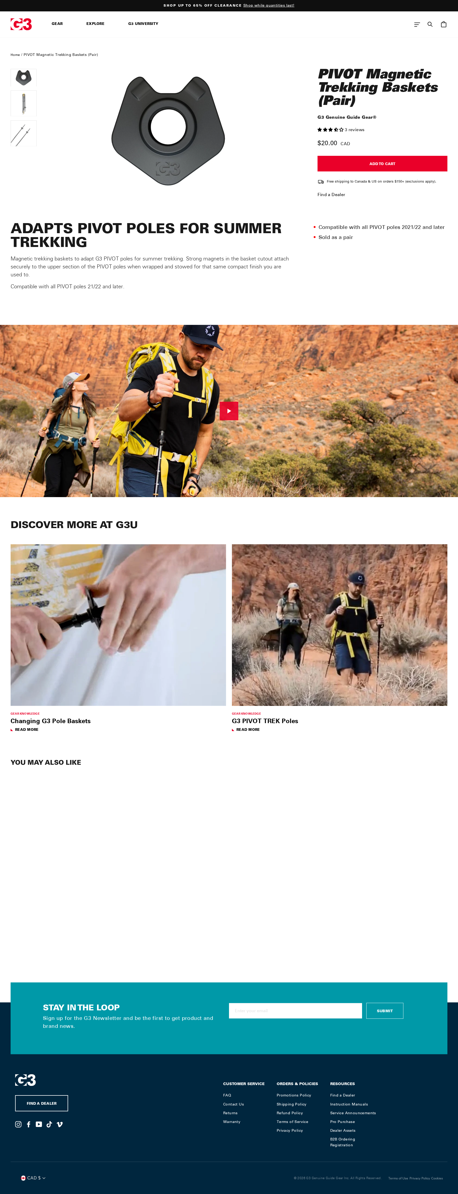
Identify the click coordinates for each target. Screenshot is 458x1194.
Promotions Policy (294, 1095)
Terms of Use (398, 1178)
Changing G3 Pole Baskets (51, 720)
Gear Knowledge (25, 713)
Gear (57, 24)
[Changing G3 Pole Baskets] (118, 625)
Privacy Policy (290, 1130)
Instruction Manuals (349, 1104)
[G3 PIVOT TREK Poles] (339, 625)
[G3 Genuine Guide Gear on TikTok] (49, 1124)
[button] (331, 129)
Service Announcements (353, 1113)
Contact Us (233, 1104)
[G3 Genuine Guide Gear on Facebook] (28, 1124)
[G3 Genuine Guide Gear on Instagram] (18, 1124)
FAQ (227, 1095)
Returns (230, 1113)
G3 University (143, 24)
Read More (26, 730)
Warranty (231, 1122)
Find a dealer (41, 1104)
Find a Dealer (331, 194)
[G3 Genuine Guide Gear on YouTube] (39, 1124)
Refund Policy (290, 1113)
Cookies (437, 1178)
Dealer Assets (343, 1130)
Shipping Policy (292, 1104)
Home (15, 55)
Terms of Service (292, 1122)
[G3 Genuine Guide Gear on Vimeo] (59, 1124)
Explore (95, 24)
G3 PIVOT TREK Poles (265, 720)
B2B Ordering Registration (342, 1142)
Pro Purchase (342, 1122)
